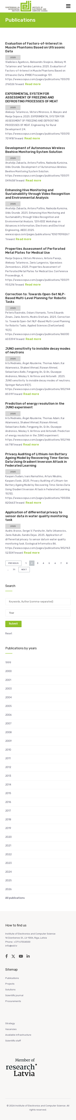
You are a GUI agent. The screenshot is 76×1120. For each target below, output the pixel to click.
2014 (8, 784)
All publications (15, 897)
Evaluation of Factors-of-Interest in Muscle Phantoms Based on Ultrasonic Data (35, 47)
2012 (8, 767)
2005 (8, 706)
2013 (8, 775)
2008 (8, 732)
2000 (8, 671)
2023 (8, 863)
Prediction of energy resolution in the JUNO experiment (34, 405)
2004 (8, 697)
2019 (8, 828)
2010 (8, 749)
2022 (8, 854)
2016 (8, 802)
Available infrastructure (18, 1035)
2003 (8, 688)
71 (14, 569)
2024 (8, 871)
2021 (8, 845)
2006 (8, 714)
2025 (8, 880)
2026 (8, 889)
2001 (8, 680)
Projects (9, 983)
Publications (12, 978)
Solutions (10, 989)
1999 (8, 662)
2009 (8, 741)
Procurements (13, 1001)
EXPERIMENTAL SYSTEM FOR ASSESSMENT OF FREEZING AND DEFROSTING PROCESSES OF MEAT (31, 97)
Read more (33, 84)
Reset (8, 633)
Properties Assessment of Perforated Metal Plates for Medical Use (35, 251)
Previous (13, 563)
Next (24, 569)
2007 (8, 723)
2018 (8, 819)
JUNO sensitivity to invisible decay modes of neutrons (37, 350)
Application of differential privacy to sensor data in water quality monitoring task (36, 516)
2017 (8, 810)
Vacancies (11, 1029)
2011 (8, 758)
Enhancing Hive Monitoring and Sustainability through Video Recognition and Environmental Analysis (37, 194)
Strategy (10, 1023)
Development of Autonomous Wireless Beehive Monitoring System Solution (35, 150)
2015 (8, 793)
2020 (8, 837)
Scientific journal (14, 995)
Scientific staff (13, 1040)
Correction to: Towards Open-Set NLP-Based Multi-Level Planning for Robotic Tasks (35, 298)
